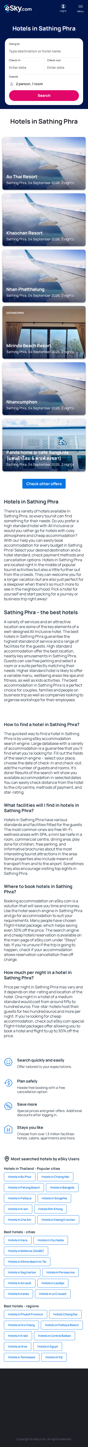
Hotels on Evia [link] (17, 1346)
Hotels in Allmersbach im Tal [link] (27, 1262)
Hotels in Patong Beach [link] (24, 1187)
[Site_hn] (66, 1406)
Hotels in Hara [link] (17, 1240)
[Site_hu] (51, 1394)
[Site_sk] (36, 1394)
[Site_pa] (7, 1406)
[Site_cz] (7, 1394)
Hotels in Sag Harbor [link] (22, 1272)
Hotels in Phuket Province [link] (25, 1314)
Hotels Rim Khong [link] (50, 1209)
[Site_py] (80, 1406)
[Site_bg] (36, 1383)
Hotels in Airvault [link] (19, 1283)
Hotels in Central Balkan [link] (54, 1336)
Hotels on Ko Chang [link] (21, 1325)
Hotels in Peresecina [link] (60, 1272)
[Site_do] (80, 1394)
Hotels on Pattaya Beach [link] (62, 1325)
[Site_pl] (51, 1383)
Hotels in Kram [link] (18, 1209)
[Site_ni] (36, 1406)
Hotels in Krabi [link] (18, 1336)
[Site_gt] (51, 1406)
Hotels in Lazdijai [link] (53, 1283)
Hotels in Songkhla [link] (54, 1198)
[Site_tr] (80, 1383)
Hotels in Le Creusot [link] (52, 1294)
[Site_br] (7, 1383)
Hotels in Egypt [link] (47, 1346)
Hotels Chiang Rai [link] (65, 1314)
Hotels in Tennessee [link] (21, 1357)
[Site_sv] (22, 1406)
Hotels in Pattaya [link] (20, 1198)
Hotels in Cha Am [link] (19, 1220)
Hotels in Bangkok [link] (62, 1187)
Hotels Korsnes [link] (18, 1294)
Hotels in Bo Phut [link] (19, 1177)
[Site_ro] (22, 1383)
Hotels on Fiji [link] (54, 1357)
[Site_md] (22, 1394)
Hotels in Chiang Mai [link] (55, 1177)
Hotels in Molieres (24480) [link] (26, 1251)
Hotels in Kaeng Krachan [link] (58, 1220)
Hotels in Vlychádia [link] (51, 1240)
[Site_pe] (66, 1383)
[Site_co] (66, 1394)
